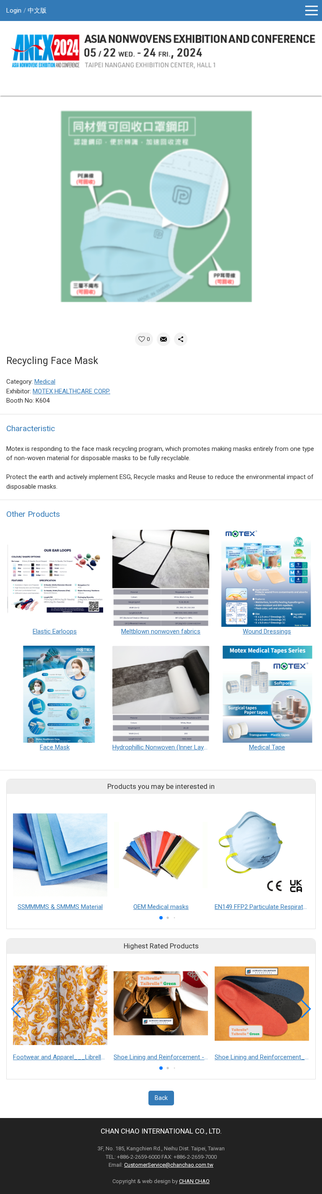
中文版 (37, 10)
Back (161, 1097)
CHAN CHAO (194, 1181)
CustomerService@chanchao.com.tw (168, 1165)
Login (13, 10)
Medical (44, 381)
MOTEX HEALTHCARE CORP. (71, 391)
